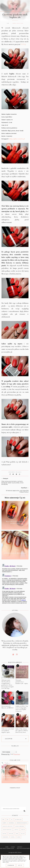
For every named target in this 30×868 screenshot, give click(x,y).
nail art (23, 833)
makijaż (4, 833)
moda (17, 833)
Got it (20, 865)
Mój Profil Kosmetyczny (7, 848)
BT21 (3, 819)
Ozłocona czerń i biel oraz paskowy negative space (8, 730)
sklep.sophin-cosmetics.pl (17, 139)
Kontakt (19, 847)
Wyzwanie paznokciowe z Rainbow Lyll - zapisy (22, 681)
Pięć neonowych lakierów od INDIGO (8, 707)
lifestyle (16, 829)
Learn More (11, 865)
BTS (7, 819)
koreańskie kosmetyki (22, 822)
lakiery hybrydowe (19, 826)
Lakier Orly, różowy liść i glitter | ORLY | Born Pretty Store (22, 730)
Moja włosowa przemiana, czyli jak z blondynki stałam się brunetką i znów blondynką (13, 483)
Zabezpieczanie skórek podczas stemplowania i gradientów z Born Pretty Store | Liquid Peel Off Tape (7, 684)
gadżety (4, 822)
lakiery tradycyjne (7, 829)
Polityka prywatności (23, 848)
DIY (11, 819)
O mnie (13, 847)
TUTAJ (23, 44)
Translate (16, 754)
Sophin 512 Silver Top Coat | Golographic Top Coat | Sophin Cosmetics (22, 708)
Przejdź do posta (15, 527)
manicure (11, 833)
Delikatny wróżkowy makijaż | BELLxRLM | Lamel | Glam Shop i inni (15, 777)
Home (6, 847)
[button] (7, 7)
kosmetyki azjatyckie (8, 826)
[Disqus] (15, 583)
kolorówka (11, 822)
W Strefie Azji (18, 819)
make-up (23, 829)
